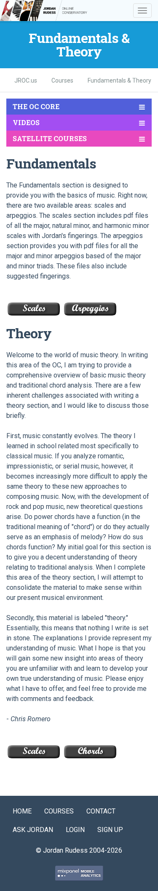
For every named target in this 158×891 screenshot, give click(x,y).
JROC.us (25, 80)
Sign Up (110, 830)
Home (22, 811)
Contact (100, 811)
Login (75, 830)
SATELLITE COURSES (50, 138)
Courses (59, 811)
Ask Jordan (33, 830)
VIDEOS (26, 122)
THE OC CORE (36, 106)
